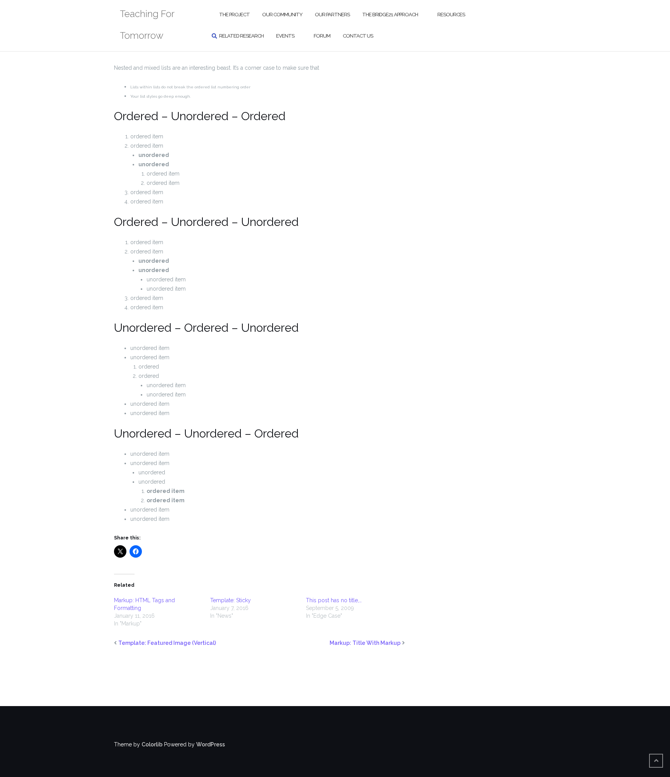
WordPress (210, 744)
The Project (234, 14)
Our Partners (332, 14)
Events (285, 36)
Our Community (282, 14)
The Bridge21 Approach (390, 14)
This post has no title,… (334, 600)
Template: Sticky (230, 600)
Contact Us (358, 36)
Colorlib (152, 744)
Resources (451, 14)
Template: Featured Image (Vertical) (167, 643)
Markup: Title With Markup (365, 643)
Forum (322, 36)
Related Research (241, 36)
